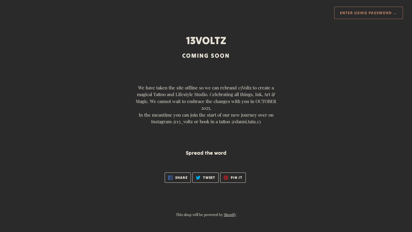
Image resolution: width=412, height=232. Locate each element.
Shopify (230, 214)
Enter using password (368, 12)
